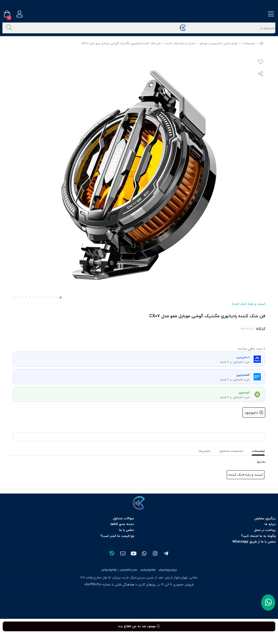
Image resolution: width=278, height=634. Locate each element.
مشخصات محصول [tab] (231, 450)
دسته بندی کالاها (122, 524)
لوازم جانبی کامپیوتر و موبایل (219, 43)
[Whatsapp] (268, 602)
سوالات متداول (123, 518)
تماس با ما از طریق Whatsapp (254, 542)
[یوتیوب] (133, 554)
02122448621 (128, 570)
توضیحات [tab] (258, 450)
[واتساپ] (144, 554)
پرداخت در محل (265, 530)
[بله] (112, 554)
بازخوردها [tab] (205, 450)
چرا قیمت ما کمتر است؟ (117, 536)
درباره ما (270, 524)
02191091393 (148, 570)
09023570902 (168, 570)
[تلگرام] (166, 554)
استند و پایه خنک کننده (180, 43)
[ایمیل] (122, 554)
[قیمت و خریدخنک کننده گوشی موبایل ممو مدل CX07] (139, 503)
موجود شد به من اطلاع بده (137, 626)
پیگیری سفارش (265, 518)
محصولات (248, 43)
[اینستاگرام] (155, 554)
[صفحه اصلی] (261, 43)
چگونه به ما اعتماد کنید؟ (258, 536)
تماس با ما (126, 530)
